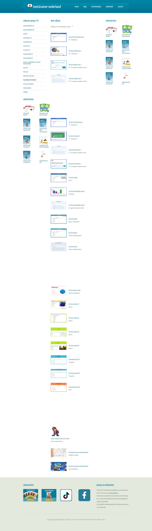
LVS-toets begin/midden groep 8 (76, 191)
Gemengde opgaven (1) (74, 359)
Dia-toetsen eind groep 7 (75, 163)
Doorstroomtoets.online (74, 290)
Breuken (25, 34)
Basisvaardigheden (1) (28, 25)
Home (77, 6)
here (103, 519)
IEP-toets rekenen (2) (74, 318)
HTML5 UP (67, 519)
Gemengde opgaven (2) (74, 373)
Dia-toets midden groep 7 (75, 64)
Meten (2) (25, 72)
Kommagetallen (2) (28, 58)
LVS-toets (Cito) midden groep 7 (76, 37)
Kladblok (25, 92)
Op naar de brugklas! (28, 84)
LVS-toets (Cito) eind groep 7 (76, 122)
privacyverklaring (113, 493)
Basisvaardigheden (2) (28, 30)
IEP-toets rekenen (73, 177)
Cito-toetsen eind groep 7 (75, 150)
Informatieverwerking (28, 76)
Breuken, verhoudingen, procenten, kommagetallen (32, 62)
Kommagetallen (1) (28, 54)
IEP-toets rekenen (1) (74, 304)
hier (54, 27)
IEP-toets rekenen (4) (74, 345)
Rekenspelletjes (27, 88)
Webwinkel (109, 6)
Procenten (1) (26, 46)
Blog (84, 6)
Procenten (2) (26, 50)
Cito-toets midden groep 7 (75, 78)
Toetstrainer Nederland (47, 6)
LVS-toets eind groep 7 (74, 136)
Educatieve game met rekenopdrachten (78, 452)
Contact (120, 6)
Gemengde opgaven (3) (74, 387)
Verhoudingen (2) (27, 42)
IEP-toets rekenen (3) (74, 332)
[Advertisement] (76, 100)
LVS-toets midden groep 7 (75, 51)
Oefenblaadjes (96, 6)
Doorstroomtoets (73, 219)
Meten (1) (25, 67)
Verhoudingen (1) (27, 38)
